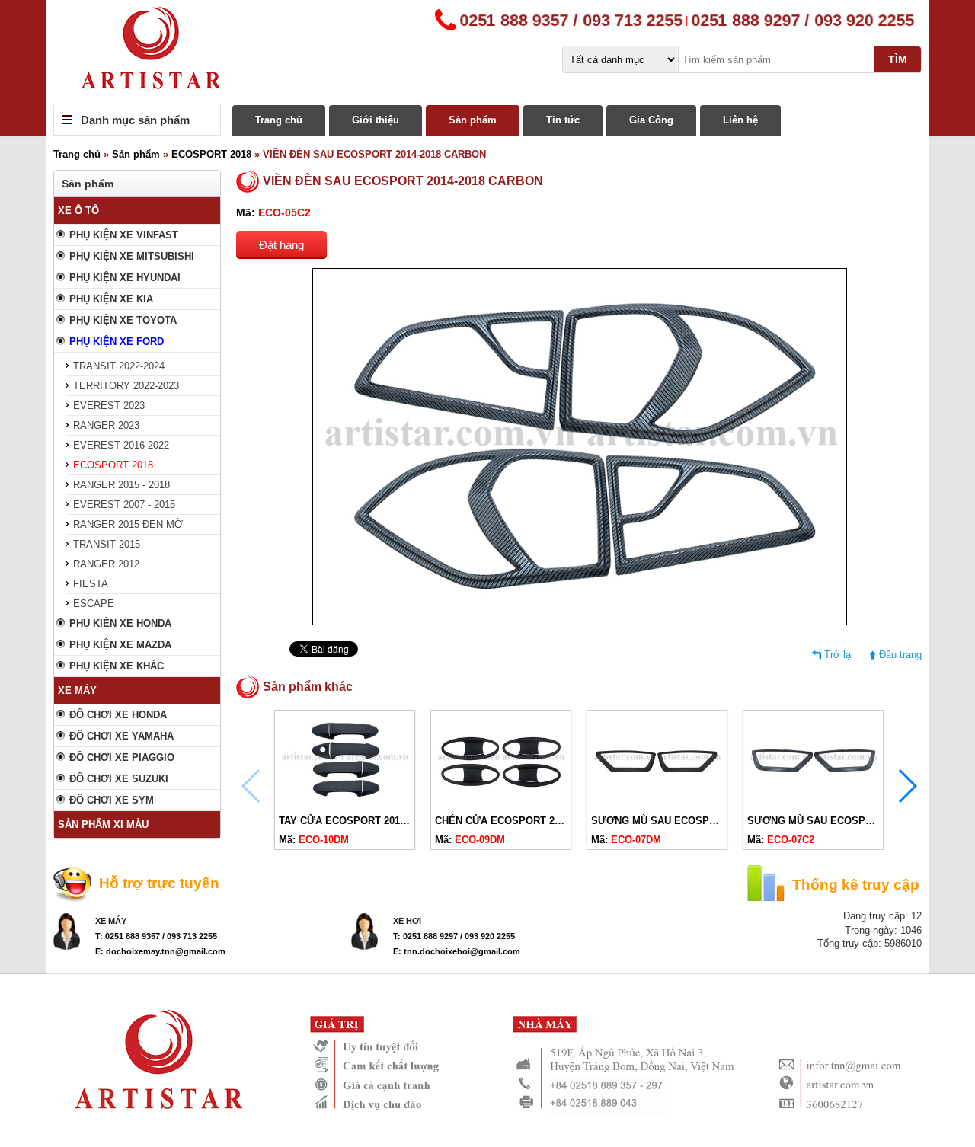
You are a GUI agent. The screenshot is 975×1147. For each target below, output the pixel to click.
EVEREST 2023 (109, 405)
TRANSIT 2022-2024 (119, 366)
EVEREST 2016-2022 (121, 445)
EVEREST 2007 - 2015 (124, 504)
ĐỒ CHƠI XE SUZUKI (118, 778)
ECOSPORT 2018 (211, 154)
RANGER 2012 (106, 564)
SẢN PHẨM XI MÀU (103, 824)
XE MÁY (77, 690)
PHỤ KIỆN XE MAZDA (120, 644)
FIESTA (90, 583)
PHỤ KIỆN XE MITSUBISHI (131, 256)
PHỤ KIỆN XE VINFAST (123, 235)
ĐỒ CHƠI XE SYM (111, 800)
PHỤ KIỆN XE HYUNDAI (125, 277)
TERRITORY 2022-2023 (126, 385)
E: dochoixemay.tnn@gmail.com (160, 951)
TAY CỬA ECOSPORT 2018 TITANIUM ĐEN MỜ (388, 820)
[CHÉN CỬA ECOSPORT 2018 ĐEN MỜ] (501, 802)
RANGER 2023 (106, 425)
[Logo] (487, 52)
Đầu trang (900, 654)
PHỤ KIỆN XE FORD (116, 341)
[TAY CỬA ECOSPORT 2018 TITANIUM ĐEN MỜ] (345, 802)
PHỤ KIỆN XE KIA (111, 299)
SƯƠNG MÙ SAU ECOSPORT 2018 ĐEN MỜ (694, 820)
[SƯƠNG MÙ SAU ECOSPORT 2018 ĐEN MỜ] (657, 802)
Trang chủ (278, 120)
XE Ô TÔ (78, 210)
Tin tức (563, 120)
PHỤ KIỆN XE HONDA (120, 623)
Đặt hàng (281, 244)
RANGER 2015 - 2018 (121, 484)
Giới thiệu (375, 120)
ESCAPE (93, 603)
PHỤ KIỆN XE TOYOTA (123, 320)
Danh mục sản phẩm (135, 119)
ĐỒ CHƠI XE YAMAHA (121, 736)
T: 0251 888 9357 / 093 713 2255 (156, 936)
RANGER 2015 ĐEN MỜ (128, 524)
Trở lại (838, 654)
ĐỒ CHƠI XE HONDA (118, 714)
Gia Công (651, 120)
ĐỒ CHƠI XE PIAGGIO (121, 757)
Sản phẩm (473, 120)
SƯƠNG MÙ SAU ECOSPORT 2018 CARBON (851, 820)
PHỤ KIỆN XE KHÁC (116, 666)
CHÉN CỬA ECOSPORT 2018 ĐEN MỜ (524, 820)
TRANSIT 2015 (106, 544)
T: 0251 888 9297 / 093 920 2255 (454, 936)
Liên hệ (740, 120)
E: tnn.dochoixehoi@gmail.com (456, 951)
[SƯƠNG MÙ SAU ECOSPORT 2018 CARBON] (813, 802)
